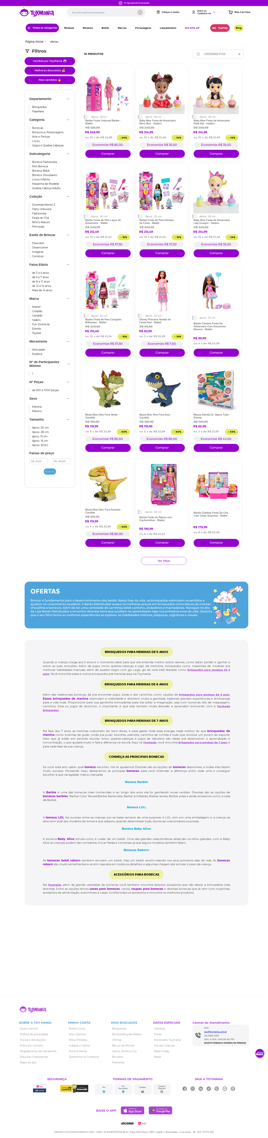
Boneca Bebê (41, 170)
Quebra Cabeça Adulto (46, 188)
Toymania (149, 742)
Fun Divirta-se (41, 324)
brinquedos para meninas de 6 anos (204, 694)
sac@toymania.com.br (215, 1031)
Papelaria (38, 111)
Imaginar (38, 252)
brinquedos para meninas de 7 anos (202, 742)
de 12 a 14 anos (41, 286)
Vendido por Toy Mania (47, 61)
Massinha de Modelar (45, 183)
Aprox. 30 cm (40, 427)
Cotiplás (37, 311)
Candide (37, 315)
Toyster (36, 333)
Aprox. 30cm (40, 445)
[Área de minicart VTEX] (239, 12)
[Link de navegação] (36, 12)
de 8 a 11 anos (41, 281)
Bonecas (37, 128)
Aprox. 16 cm (40, 440)
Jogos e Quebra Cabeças (48, 145)
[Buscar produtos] (140, 12)
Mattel (36, 306)
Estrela (36, 328)
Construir (38, 256)
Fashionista (39, 213)
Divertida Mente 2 (43, 204)
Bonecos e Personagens (47, 132)
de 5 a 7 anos (40, 277)
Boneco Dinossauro (44, 175)
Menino (37, 411)
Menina (37, 406)
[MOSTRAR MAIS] (164, 561)
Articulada (38, 349)
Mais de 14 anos (42, 290)
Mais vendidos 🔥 (50, 80)
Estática (37, 354)
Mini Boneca (40, 166)
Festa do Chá (40, 217)
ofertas (54, 41)
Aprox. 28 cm (40, 432)
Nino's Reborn (41, 222)
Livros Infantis (41, 179)
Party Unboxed (41, 209)
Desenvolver (40, 247)
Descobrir (38, 243)
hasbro (36, 320)
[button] (50, 99)
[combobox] (106, 12)
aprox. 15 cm (40, 436)
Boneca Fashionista (44, 162)
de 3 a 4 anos (40, 272)
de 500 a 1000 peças (45, 390)
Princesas (38, 226)
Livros (36, 141)
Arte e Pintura (41, 136)
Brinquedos (39, 107)
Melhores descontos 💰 (50, 70)
